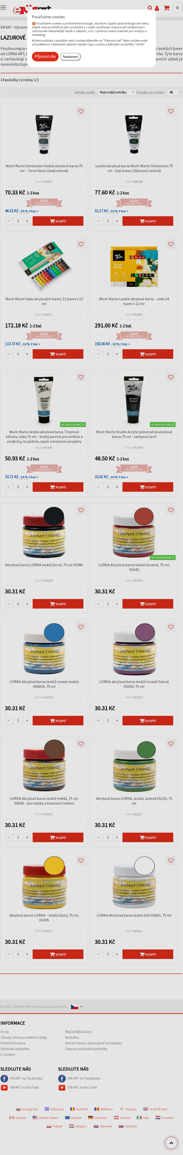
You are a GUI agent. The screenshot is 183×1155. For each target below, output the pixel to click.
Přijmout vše (45, 56)
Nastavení (70, 57)
